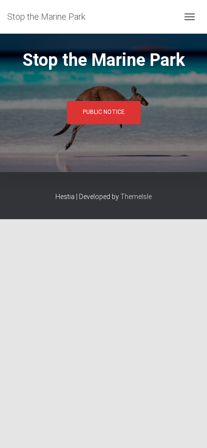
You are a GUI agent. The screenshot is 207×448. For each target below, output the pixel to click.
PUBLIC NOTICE (104, 112)
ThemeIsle (136, 196)
